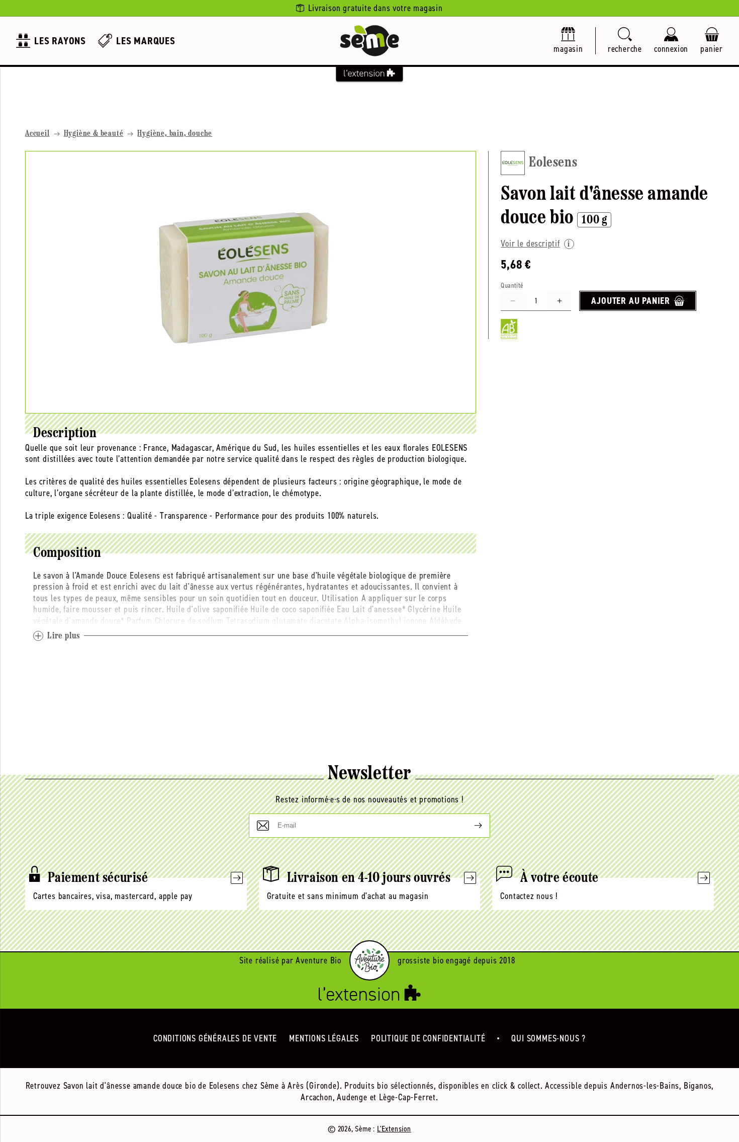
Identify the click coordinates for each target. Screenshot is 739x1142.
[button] (625, 41)
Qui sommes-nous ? (548, 1038)
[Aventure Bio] (369, 960)
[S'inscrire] (470, 825)
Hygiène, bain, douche (174, 134)
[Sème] (369, 41)
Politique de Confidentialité (428, 1038)
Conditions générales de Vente (215, 1038)
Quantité (512, 285)
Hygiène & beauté (94, 134)
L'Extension (394, 1128)
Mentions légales (324, 1038)
